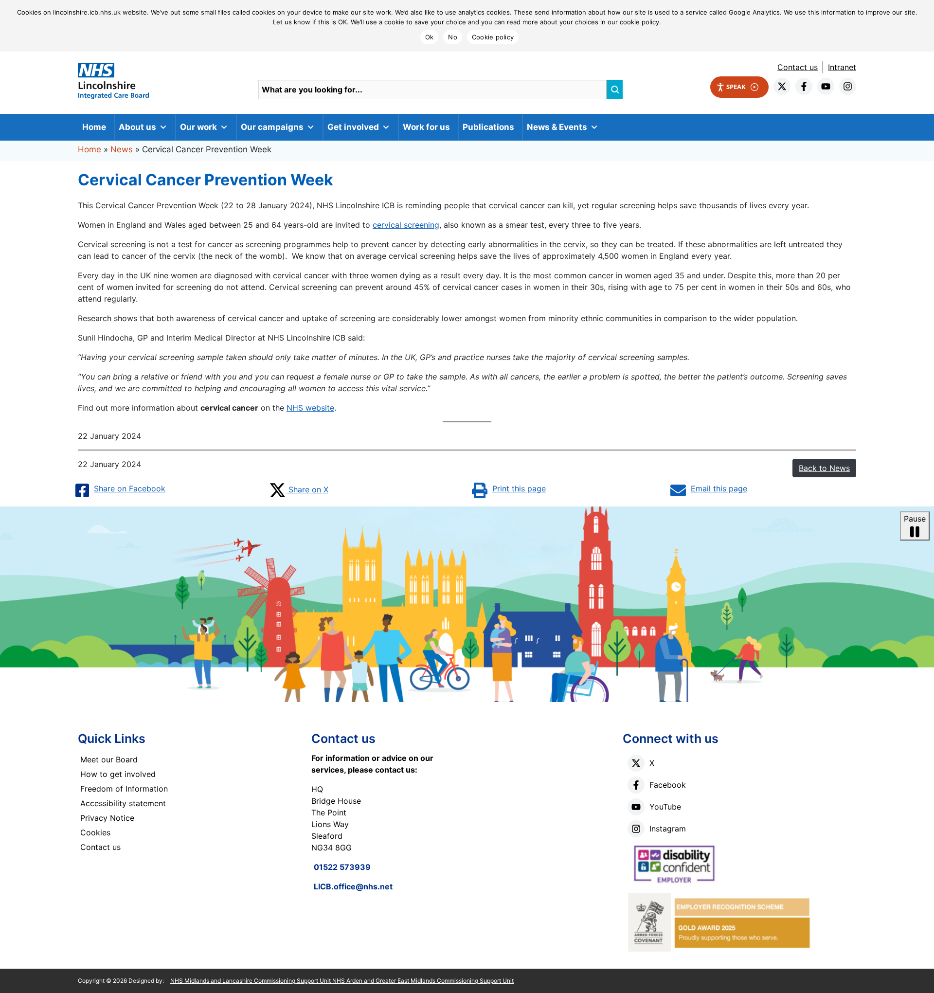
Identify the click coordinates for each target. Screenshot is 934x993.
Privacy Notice (107, 818)
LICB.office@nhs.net (353, 886)
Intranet (842, 67)
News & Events (557, 127)
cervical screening (406, 225)
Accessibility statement (123, 803)
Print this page (519, 488)
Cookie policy (493, 37)
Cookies (95, 832)
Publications (488, 127)
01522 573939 (342, 867)
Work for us (426, 127)
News (121, 149)
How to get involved (118, 774)
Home (94, 127)
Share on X (307, 489)
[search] (615, 89)
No (452, 37)
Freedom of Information (124, 789)
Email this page (719, 488)
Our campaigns (272, 127)
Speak (736, 86)
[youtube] (825, 86)
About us (137, 127)
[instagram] (847, 86)
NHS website (310, 408)
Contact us (797, 67)
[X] (636, 763)
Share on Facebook (129, 488)
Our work (198, 127)
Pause (915, 519)
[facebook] (803, 86)
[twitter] (781, 86)
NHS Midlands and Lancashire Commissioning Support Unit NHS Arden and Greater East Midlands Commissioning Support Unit (342, 980)
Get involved (353, 127)
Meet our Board (109, 759)
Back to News (824, 468)
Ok (429, 37)
